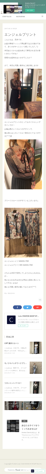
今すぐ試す (30, 10)
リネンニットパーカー (13, 383)
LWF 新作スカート (11, 343)
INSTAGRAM (20, 16)
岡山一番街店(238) (9, 293)
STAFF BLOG (6, 16)
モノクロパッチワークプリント (16, 363)
